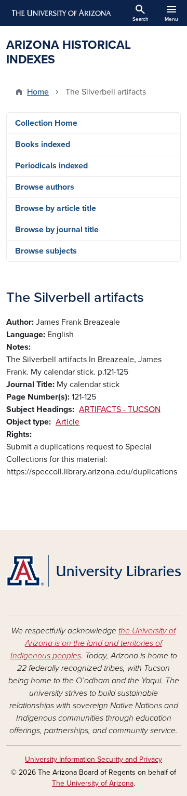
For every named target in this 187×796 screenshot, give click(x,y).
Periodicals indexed (51, 166)
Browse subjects (46, 251)
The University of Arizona (92, 783)
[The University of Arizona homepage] (60, 13)
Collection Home (46, 123)
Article (67, 422)
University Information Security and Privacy (93, 759)
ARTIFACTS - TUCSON (120, 409)
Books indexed (42, 144)
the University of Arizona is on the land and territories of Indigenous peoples (93, 643)
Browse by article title (55, 208)
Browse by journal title (57, 229)
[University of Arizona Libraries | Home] (93, 571)
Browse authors (44, 187)
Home (38, 92)
